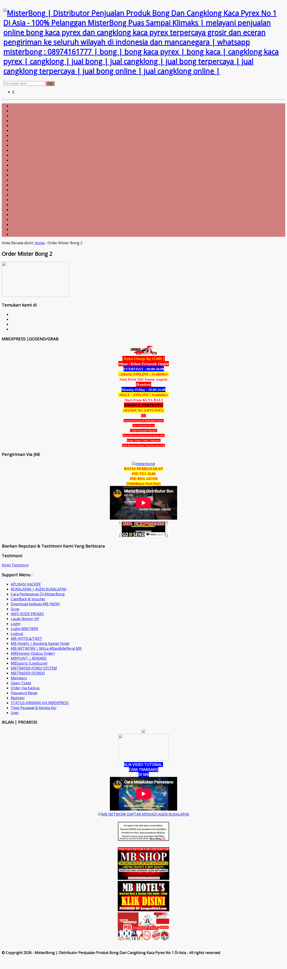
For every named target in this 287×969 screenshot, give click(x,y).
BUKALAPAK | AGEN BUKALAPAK (38, 589)
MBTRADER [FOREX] (28, 673)
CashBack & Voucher (28, 598)
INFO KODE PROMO (27, 613)
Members (19, 678)
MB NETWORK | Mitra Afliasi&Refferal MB (46, 648)
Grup (15, 608)
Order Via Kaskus (25, 687)
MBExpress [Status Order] (33, 653)
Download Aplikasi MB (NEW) (35, 603)
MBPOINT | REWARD (29, 658)
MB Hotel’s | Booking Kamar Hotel (40, 643)
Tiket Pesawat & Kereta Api (33, 707)
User (15, 712)
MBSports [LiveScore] (29, 663)
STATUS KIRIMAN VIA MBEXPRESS (40, 702)
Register (18, 697)
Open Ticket (21, 683)
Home (40, 242)
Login (15, 623)
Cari (50, 83)
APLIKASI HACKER (26, 584)
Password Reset (24, 692)
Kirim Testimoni (15, 565)
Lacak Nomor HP (25, 618)
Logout (17, 633)
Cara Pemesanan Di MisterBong (38, 594)
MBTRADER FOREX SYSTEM (34, 668)
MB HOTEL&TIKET (26, 638)
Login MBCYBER (24, 628)
